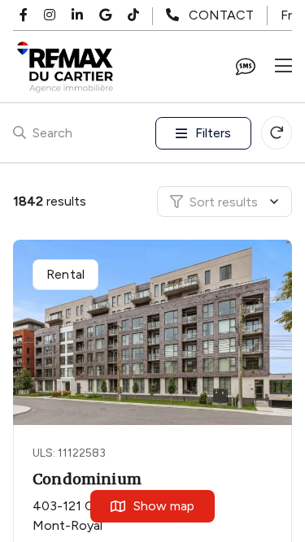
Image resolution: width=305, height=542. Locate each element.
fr (286, 15)
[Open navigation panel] (283, 67)
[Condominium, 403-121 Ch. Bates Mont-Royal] (153, 332)
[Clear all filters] (276, 133)
